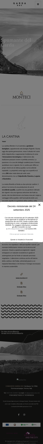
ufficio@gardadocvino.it (16, 229)
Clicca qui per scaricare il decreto (21, 234)
